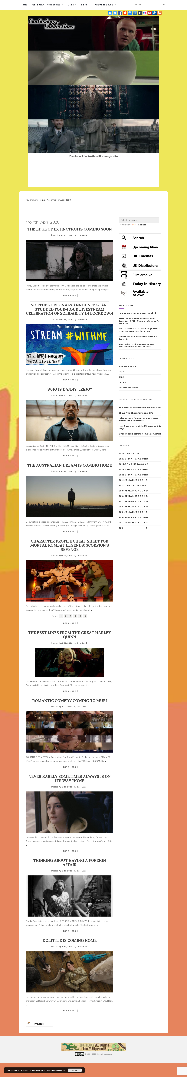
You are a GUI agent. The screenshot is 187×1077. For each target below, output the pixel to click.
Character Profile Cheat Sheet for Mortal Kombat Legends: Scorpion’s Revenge (69, 545)
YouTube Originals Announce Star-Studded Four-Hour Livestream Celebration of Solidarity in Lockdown (69, 309)
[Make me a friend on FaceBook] (120, 12)
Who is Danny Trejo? (69, 389)
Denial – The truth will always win (93, 156)
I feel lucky (37, 5)
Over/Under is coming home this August (140, 434)
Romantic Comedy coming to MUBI (69, 700)
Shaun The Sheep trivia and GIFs (136, 413)
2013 (121, 522)
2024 (121, 464)
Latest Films (126, 358)
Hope (121, 372)
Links (71, 5)
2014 (121, 517)
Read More (69, 295)
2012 (121, 528)
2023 (121, 469)
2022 (121, 475)
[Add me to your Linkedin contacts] (135, 12)
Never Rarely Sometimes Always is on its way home (69, 778)
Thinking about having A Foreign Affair (69, 862)
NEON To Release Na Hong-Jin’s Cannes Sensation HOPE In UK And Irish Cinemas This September (139, 320)
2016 (121, 507)
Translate (141, 225)
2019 (121, 491)
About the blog (104, 5)
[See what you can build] (130, 12)
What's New (126, 305)
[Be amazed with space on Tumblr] (140, 12)
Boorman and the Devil (129, 388)
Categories (53, 5)
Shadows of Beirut (127, 366)
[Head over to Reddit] (125, 12)
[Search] (164, 5)
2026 (121, 453)
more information (58, 1070)
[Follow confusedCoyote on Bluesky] (110, 12)
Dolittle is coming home (70, 940)
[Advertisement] (130, 580)
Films (84, 5)
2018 (121, 496)
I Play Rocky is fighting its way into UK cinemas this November (138, 419)
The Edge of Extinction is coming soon (69, 229)
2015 (121, 512)
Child (121, 377)
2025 (121, 459)
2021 (121, 480)
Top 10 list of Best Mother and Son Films (140, 407)
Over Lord (82, 235)
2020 (121, 485)
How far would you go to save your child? (138, 313)
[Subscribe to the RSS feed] (159, 12)
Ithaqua (122, 382)
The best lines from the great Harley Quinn (69, 634)
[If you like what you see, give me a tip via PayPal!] (154, 12)
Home (24, 5)
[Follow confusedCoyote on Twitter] (115, 12)
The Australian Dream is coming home (69, 465)
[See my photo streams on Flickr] (145, 12)
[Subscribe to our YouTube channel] (149, 12)
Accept (74, 1070)
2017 (121, 501)
